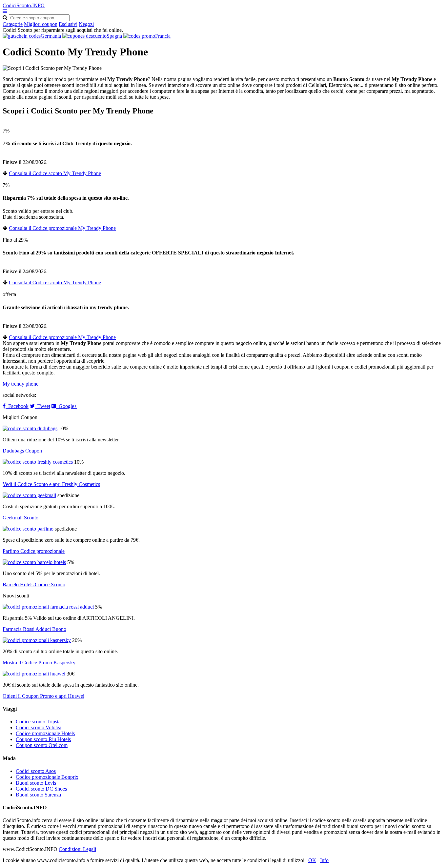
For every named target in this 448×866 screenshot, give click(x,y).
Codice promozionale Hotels (45, 733)
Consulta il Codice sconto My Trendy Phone (55, 173)
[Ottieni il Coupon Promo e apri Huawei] (34, 673)
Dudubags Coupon (22, 450)
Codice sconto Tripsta (38, 721)
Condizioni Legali (77, 849)
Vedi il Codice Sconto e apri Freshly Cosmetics (51, 484)
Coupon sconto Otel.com (42, 745)
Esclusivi (68, 24)
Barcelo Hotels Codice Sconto (34, 584)
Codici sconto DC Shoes (41, 789)
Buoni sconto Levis (36, 783)
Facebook (17, 406)
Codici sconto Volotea (38, 727)
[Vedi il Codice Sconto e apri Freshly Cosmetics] (38, 462)
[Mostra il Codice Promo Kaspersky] (37, 640)
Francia (163, 36)
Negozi (86, 24)
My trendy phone (20, 384)
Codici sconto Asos (36, 771)
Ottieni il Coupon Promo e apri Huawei (43, 696)
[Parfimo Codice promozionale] (28, 529)
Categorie (13, 24)
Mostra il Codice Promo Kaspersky (39, 662)
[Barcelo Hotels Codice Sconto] (34, 562)
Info (324, 860)
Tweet (42, 406)
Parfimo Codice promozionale (34, 551)
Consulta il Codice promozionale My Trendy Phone (62, 228)
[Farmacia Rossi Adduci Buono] (48, 607)
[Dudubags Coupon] (30, 428)
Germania (51, 36)
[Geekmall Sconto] (29, 495)
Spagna (114, 36)
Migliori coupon (40, 24)
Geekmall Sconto (20, 517)
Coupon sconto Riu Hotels (43, 739)
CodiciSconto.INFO (24, 5)
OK (312, 860)
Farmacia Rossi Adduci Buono (34, 629)
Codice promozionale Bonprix (47, 777)
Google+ (66, 406)
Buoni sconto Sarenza (38, 794)
